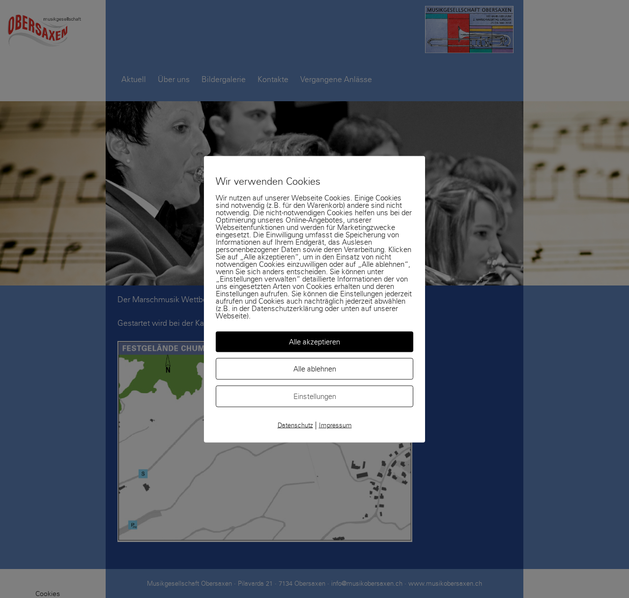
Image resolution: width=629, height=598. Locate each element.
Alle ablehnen (314, 368)
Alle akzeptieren (314, 341)
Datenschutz (295, 425)
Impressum (335, 425)
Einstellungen (314, 396)
